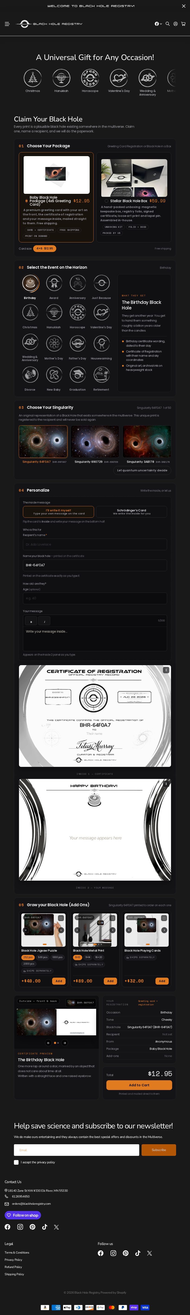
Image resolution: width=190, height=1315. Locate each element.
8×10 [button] (77, 957)
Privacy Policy (13, 1260)
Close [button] (183, 6)
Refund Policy (13, 1267)
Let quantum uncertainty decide (142, 470)
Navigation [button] (7, 24)
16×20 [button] (98, 957)
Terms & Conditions (17, 1253)
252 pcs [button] (28, 957)
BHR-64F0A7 (95, 725)
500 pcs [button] (42, 957)
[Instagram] (20, 1227)
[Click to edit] (94, 733)
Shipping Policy (14, 1274)
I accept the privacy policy (38, 1162)
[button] (43, 930)
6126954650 (21, 1196)
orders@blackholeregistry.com (31, 1204)
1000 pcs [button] (58, 957)
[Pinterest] (32, 1227)
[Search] (168, 24)
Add (59, 981)
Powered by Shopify (113, 1293)
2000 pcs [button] (28, 964)
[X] (56, 1227)
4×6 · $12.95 (44, 248)
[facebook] (7, 1227)
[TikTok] (44, 1227)
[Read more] (158, 24)
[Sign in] (176, 24)
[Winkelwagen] (183, 24)
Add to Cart (139, 1085)
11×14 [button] (88, 957)
